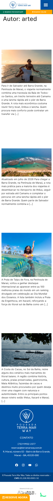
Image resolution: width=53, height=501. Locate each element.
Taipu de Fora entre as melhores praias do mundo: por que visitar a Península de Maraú (26, 219)
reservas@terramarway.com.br (26, 447)
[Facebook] (17, 465)
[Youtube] (30, 465)
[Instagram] (23, 465)
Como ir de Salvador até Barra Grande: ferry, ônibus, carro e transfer (24, 36)
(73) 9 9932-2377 (26, 443)
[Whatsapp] (36, 465)
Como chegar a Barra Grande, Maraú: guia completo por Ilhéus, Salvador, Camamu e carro (24, 132)
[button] (46, 4)
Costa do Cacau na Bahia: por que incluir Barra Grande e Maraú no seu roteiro (25, 319)
